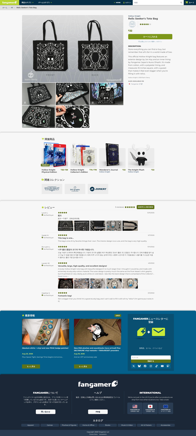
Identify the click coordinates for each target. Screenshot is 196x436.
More (118, 2)
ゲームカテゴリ (44, 2)
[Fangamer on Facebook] (145, 366)
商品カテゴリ (26, 2)
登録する (151, 361)
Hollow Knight (134, 16)
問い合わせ (45, 412)
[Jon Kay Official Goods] (98, 189)
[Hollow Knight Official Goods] (52, 189)
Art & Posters (146, 425)
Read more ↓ (63, 276)
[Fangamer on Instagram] (150, 366)
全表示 (118, 315)
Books (107, 425)
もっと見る (31, 366)
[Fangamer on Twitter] (133, 366)
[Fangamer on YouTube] (162, 366)
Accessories (165, 425)
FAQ (98, 412)
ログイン (159, 41)
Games (50, 425)
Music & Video (127, 425)
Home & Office (88, 425)
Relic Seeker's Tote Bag (143, 18)
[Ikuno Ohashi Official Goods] (75, 189)
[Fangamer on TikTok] (156, 366)
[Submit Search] (181, 2)
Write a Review (145, 207)
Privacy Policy (93, 434)
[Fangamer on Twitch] (168, 366)
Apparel (30, 425)
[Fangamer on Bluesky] (139, 366)
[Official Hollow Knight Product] (132, 24)
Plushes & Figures (69, 425)
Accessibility (103, 434)
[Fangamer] (9, 2)
